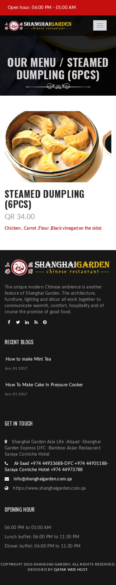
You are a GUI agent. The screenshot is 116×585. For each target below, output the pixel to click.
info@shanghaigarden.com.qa (43, 479)
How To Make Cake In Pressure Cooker (44, 385)
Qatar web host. (71, 569)
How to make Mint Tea (28, 359)
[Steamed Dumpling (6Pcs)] (58, 147)
